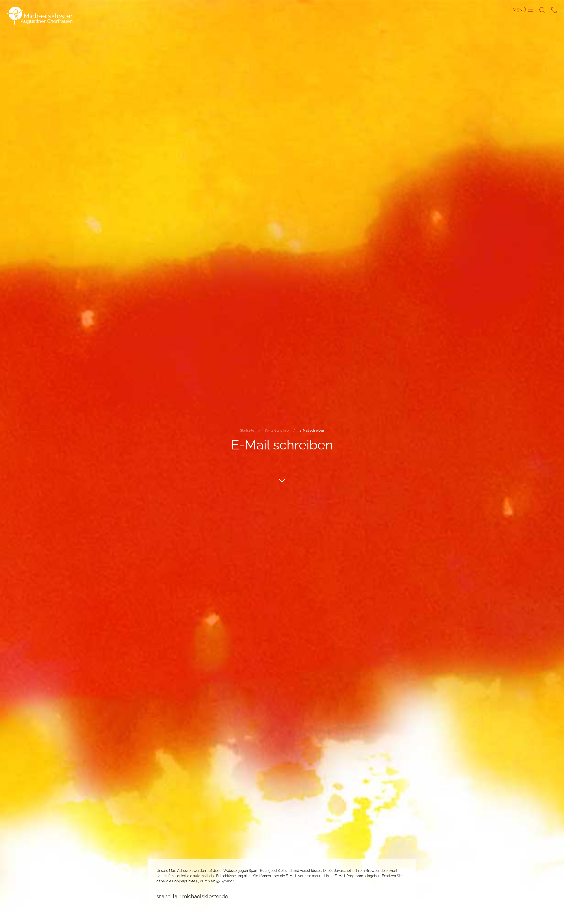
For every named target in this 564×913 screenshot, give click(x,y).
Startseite (247, 430)
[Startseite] (40, 16)
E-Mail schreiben (312, 430)
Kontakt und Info (277, 430)
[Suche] (542, 9)
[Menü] (530, 9)
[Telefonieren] (554, 9)
